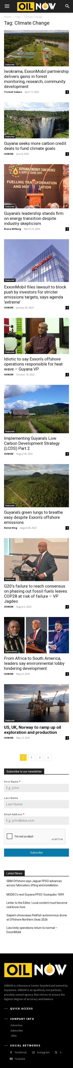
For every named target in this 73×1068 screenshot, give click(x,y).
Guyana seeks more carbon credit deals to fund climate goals (35, 146)
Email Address (14, 814)
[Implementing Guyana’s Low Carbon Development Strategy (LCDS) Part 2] (36, 409)
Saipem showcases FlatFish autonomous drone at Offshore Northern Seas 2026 (36, 917)
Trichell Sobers (13, 91)
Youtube (20, 1059)
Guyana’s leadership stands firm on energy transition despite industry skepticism (33, 218)
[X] (56, 1052)
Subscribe (36, 852)
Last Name (11, 798)
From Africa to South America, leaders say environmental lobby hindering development (34, 663)
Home (7, 17)
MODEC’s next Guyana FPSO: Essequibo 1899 (35, 894)
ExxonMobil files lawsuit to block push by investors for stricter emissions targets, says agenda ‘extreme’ (35, 295)
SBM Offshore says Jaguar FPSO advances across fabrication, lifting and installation (34, 883)
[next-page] (48, 757)
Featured (9, 64)
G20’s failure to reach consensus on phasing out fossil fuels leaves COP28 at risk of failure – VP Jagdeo (35, 594)
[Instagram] (33, 1052)
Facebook (21, 1052)
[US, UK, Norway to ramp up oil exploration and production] (36, 703)
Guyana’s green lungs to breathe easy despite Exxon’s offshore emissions (33, 517)
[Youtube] (11, 1058)
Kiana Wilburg (12, 228)
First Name (12, 781)
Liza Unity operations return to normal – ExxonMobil (31, 930)
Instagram (43, 1052)
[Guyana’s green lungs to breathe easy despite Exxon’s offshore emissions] (36, 485)
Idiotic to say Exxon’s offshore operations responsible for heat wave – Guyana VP (33, 364)
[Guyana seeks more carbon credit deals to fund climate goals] (36, 120)
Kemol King (10, 527)
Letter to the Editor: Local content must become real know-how (36, 905)
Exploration (11, 651)
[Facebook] (11, 1052)
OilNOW (8, 153)
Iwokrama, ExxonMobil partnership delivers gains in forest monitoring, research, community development (36, 79)
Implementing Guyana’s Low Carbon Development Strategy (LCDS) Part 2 (32, 443)
